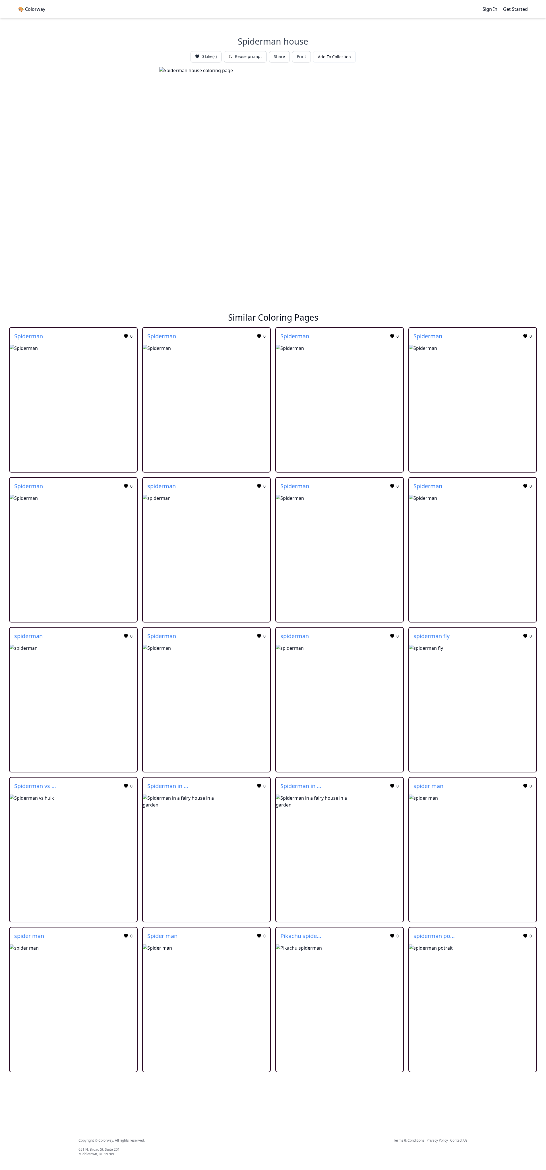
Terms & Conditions (408, 1140)
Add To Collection (334, 56)
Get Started (515, 9)
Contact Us (459, 1140)
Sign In (490, 9)
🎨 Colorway (31, 9)
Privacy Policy (437, 1140)
